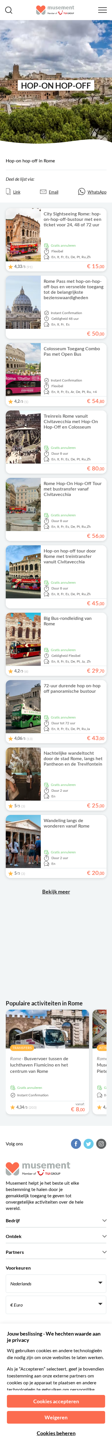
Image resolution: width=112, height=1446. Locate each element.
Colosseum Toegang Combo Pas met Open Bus (72, 352)
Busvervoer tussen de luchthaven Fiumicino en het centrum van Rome (39, 1065)
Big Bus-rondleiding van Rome (68, 621)
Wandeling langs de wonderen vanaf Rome (67, 823)
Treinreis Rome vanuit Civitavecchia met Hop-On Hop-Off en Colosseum (71, 421)
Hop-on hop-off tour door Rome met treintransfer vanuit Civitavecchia (70, 556)
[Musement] (55, 10)
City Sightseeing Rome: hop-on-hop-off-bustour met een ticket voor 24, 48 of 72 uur (72, 219)
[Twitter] (88, 1143)
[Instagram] (100, 1143)
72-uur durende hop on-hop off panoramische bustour (72, 689)
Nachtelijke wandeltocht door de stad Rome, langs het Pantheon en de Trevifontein (73, 758)
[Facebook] (75, 1143)
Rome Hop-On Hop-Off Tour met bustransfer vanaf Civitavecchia (73, 489)
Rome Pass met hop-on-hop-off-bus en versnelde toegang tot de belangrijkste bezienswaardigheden (73, 289)
